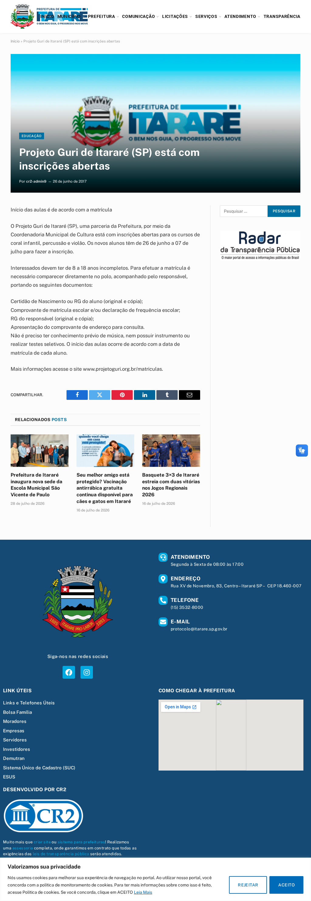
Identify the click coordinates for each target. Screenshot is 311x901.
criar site (42, 842)
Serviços (206, 16)
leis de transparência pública (61, 854)
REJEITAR (248, 884)
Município (69, 16)
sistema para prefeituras (81, 842)
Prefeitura (101, 16)
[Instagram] (86, 672)
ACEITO (286, 884)
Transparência (282, 16)
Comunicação (138, 16)
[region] (155, 879)
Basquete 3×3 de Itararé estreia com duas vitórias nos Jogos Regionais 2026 (171, 485)
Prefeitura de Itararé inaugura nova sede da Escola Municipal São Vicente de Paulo (36, 485)
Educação (32, 136)
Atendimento (240, 16)
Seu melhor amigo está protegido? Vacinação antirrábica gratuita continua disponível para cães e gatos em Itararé (105, 488)
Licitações (175, 16)
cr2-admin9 (36, 181)
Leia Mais (143, 892)
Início (47, 16)
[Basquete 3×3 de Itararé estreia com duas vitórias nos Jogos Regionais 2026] (171, 450)
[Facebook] (69, 672)
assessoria (22, 848)
